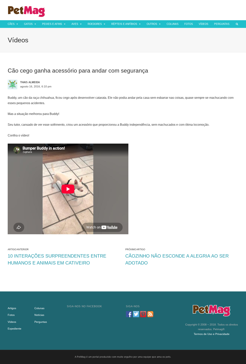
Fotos (188, 24)
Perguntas (221, 24)
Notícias (39, 314)
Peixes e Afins (52, 24)
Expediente (14, 328)
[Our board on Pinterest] (143, 314)
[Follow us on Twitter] (136, 314)
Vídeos (203, 24)
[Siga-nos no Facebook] (129, 314)
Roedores (95, 24)
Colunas (173, 24)
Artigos (12, 308)
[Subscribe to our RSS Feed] (150, 314)
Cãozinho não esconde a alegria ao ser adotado (177, 259)
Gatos (28, 24)
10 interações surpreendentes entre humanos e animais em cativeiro (57, 259)
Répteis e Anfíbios (124, 24)
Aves (74, 24)
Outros (152, 24)
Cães (11, 24)
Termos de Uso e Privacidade (211, 334)
